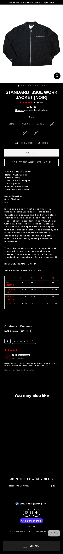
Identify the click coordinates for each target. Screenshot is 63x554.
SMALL (12, 124)
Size (31, 117)
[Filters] (7, 341)
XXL (25, 133)
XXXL (36, 133)
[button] (26, 102)
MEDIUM (26, 124)
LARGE (40, 124)
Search (31, 527)
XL (51, 124)
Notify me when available (31, 162)
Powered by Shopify (44, 531)
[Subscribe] (52, 486)
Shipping (19, 110)
